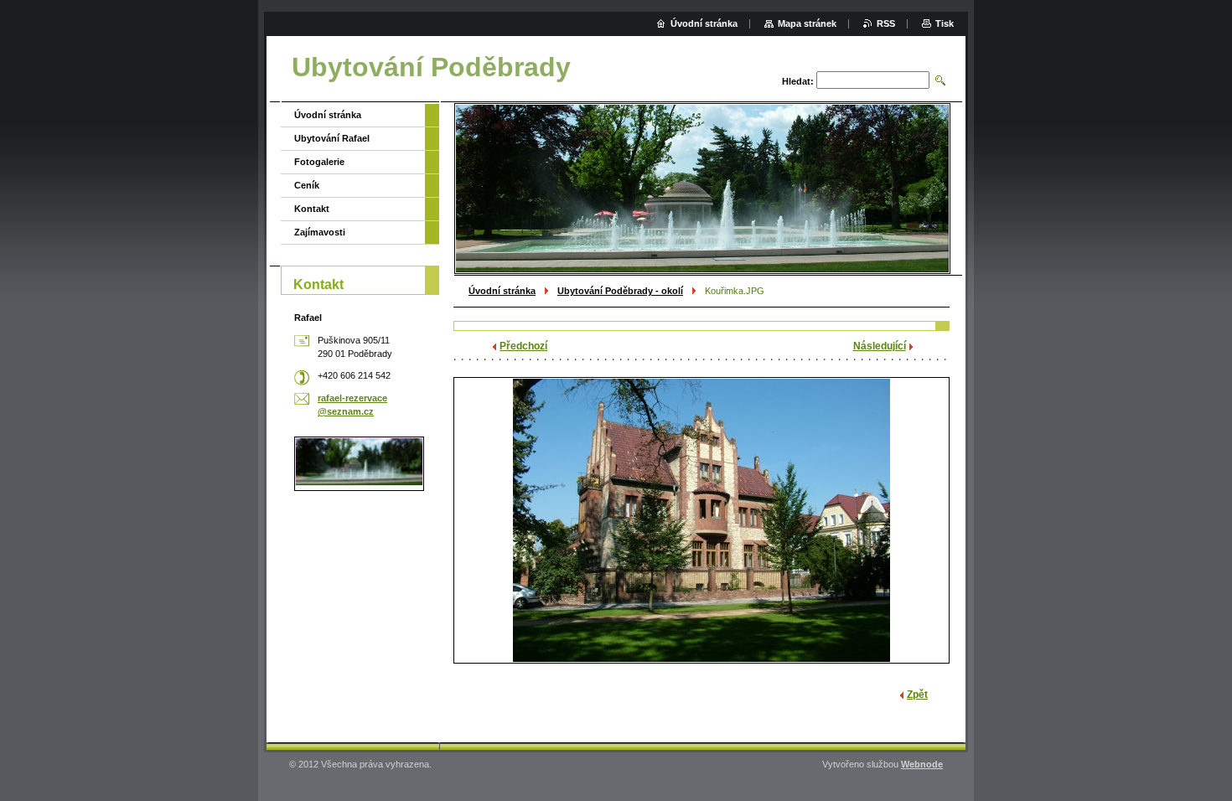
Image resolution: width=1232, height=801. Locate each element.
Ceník (306, 185)
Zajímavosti (319, 232)
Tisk (944, 23)
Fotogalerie (319, 162)
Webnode (922, 764)
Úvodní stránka (502, 291)
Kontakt (311, 209)
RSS (886, 23)
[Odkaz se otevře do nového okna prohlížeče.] (701, 520)
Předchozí (523, 346)
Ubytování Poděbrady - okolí (620, 291)
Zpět (917, 694)
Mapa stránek (807, 23)
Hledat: (798, 81)
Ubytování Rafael (332, 138)
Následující (879, 346)
